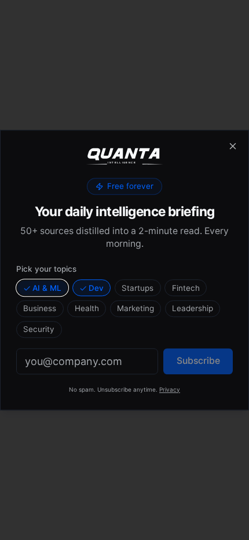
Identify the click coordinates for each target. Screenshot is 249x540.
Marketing (135, 308)
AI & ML (46, 288)
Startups (137, 288)
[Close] (233, 146)
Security (38, 329)
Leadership (192, 308)
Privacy (169, 389)
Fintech (186, 288)
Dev (96, 288)
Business (39, 308)
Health (87, 308)
